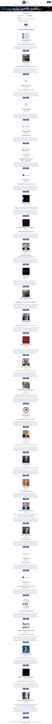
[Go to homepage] (26, 3)
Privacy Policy (31, 721)
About (41, 721)
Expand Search (25, 717)
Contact (38, 721)
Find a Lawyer (16, 5)
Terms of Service (24, 721)
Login (49, 2)
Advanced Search (26, 26)
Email (27, 50)
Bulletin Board (36, 5)
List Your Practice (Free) (26, 5)
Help (35, 721)
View (24, 50)
